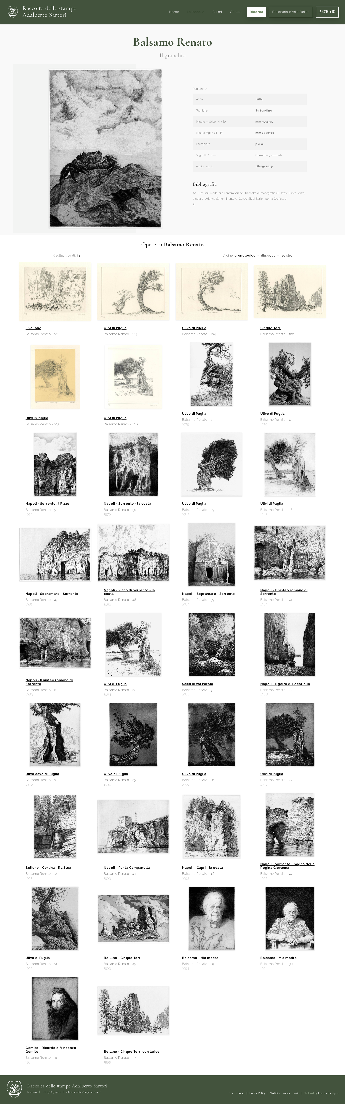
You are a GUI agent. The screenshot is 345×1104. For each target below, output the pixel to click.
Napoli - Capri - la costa (202, 868)
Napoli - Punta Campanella (127, 868)
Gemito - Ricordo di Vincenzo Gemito (51, 1049)
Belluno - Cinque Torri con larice (132, 1052)
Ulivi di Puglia (271, 504)
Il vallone (33, 328)
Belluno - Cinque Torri (122, 958)
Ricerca (257, 12)
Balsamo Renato (172, 42)
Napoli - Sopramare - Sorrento (52, 594)
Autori (217, 12)
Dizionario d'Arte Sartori (290, 12)
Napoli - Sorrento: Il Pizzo (47, 504)
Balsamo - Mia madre (200, 958)
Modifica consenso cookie (284, 1093)
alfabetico (268, 255)
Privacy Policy (236, 1093)
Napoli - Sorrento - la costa (127, 504)
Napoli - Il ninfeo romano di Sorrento (283, 592)
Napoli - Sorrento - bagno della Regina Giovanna (287, 866)
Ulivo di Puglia (194, 328)
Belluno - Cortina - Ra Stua (48, 868)
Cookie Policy (257, 1093)
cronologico (245, 255)
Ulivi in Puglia (115, 328)
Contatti (236, 12)
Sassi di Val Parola (197, 684)
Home (174, 12)
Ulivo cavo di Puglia (42, 774)
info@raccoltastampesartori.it (83, 1092)
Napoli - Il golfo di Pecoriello (285, 684)
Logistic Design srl (329, 1093)
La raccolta (195, 12)
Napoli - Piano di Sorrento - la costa (129, 592)
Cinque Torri (270, 328)
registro (286, 255)
